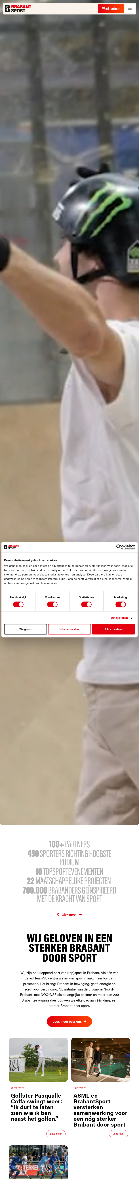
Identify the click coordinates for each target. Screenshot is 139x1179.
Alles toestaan (113, 629)
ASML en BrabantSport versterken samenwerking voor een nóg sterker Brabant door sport (100, 1109)
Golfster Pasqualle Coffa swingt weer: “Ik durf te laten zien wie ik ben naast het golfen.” (36, 1106)
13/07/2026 (79, 1088)
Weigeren (25, 629)
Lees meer (56, 1133)
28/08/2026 (17, 1088)
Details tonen (119, 617)
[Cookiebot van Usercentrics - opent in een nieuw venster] (119, 547)
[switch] (52, 604)
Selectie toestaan (70, 629)
